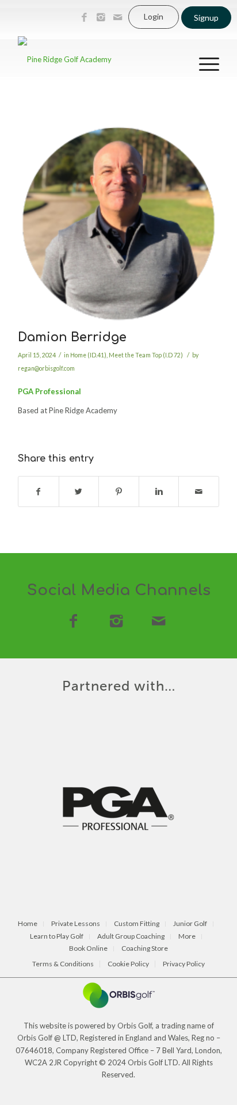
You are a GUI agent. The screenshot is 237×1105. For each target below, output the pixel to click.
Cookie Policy (128, 964)
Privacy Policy (184, 964)
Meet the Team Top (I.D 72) (146, 355)
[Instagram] (100, 17)
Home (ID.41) (88, 355)
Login (153, 16)
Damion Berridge (72, 337)
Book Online (88, 948)
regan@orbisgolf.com (46, 368)
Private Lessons (75, 924)
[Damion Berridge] (118, 223)
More (187, 936)
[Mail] (117, 17)
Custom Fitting (136, 924)
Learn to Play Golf (56, 936)
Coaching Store (144, 948)
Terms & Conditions (63, 964)
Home (27, 924)
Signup (206, 17)
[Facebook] (84, 17)
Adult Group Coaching (131, 936)
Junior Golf (190, 924)
